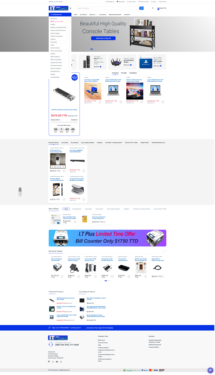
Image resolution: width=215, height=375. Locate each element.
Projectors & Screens (56, 62)
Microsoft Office (67, 214)
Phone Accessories (55, 68)
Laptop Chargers (55, 33)
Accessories (74, 142)
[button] (106, 280)
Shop (154, 1)
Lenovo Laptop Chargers (74, 257)
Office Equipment (55, 56)
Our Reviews (102, 14)
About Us (92, 14)
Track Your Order (144, 1)
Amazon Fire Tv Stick (131, 142)
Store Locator (132, 1)
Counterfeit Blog (54, 77)
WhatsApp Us (110, 1)
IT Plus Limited (53, 370)
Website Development (115, 14)
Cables (52, 45)
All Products (53, 18)
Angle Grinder (145, 142)
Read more (141, 101)
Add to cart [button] (99, 101)
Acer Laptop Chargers (87, 142)
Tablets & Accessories (56, 36)
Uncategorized (76, 209)
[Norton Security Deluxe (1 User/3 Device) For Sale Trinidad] (85, 219)
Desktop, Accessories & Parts (58, 27)
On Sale (124, 73)
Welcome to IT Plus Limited (55, 1)
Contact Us (127, 14)
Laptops (52, 24)
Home (75, 14)
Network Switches (122, 256)
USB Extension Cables (157, 256)
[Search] (141, 8)
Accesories (64, 142)
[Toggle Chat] (210, 370)
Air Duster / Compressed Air (113, 142)
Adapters (53, 39)
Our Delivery (83, 14)
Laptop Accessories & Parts (57, 30)
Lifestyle (52, 74)
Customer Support (103, 347)
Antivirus (94, 214)
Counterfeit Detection (55, 176)
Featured (115, 73)
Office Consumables (55, 59)
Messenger (122, 1)
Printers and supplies (56, 51)
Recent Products (54, 142)
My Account (163, 1)
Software (52, 53)
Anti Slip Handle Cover (158, 142)
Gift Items (57, 148)
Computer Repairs (154, 347)
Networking (53, 42)
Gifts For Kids (78, 148)
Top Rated (133, 73)
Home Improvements (56, 65)
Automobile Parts (55, 71)
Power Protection (55, 48)
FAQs (99, 345)
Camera (52, 148)
